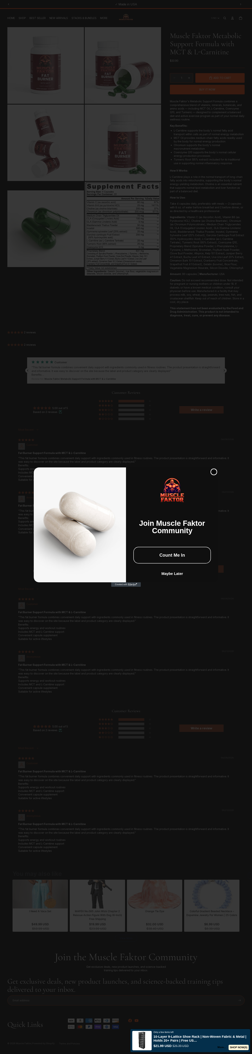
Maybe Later (172, 574)
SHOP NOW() (238, 1047)
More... (222, 1047)
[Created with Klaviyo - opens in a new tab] (126, 584)
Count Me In (172, 555)
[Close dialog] (214, 472)
